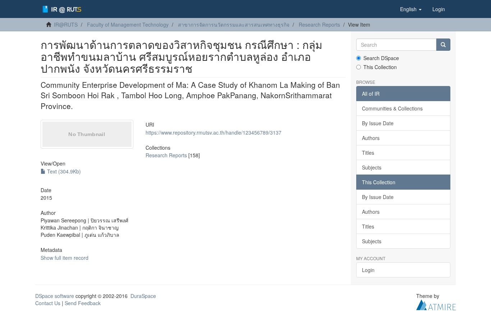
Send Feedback (83, 303)
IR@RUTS (66, 24)
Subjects (371, 167)
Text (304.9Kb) (63, 171)
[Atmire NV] (436, 304)
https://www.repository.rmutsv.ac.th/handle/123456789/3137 (213, 132)
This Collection (380, 67)
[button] (411, 9)
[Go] (443, 45)
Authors (371, 137)
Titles (368, 152)
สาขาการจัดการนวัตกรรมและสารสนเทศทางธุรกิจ (233, 24)
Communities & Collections (392, 108)
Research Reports (319, 24)
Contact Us (47, 303)
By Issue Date (378, 123)
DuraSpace (143, 295)
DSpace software (54, 295)
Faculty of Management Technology (128, 24)
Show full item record (64, 257)
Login (368, 269)
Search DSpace (381, 58)
